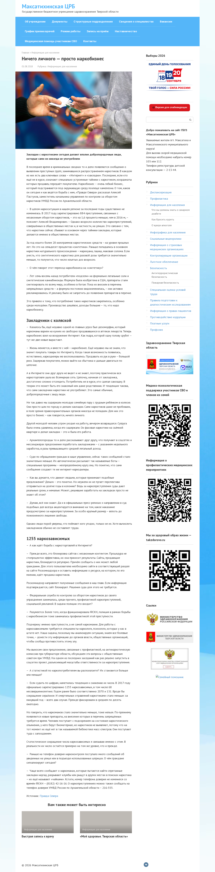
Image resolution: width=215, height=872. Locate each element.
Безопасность (158, 268)
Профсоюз (156, 329)
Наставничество (126, 31)
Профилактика (159, 198)
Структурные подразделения (93, 21)
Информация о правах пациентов (170, 311)
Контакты (89, 41)
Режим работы (70, 31)
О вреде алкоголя (162, 225)
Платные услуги (159, 323)
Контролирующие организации (168, 255)
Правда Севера (49, 796)
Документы (59, 21)
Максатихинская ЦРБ (48, 6)
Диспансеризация (161, 192)
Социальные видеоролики (165, 238)
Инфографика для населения (168, 232)
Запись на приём (98, 31)
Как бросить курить (163, 219)
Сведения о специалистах (136, 21)
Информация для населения (62, 66)
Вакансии (166, 21)
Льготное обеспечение (164, 262)
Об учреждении (35, 21)
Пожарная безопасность (165, 282)
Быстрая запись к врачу (38, 836)
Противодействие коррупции (168, 317)
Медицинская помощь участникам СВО (51, 41)
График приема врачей (39, 31)
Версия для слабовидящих (171, 107)
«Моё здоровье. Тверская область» (104, 836)
